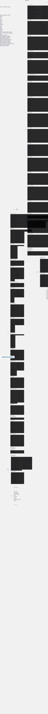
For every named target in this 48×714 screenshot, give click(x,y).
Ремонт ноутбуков (29, 35)
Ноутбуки (15, 495)
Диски (29, 99)
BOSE (28, 190)
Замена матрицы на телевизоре (19, 324)
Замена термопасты (17, 290)
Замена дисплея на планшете (19, 277)
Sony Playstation (30, 55)
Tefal (28, 238)
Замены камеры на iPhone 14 (15, 458)
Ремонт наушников (30, 202)
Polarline (29, 126)
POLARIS (29, 243)
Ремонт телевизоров (29, 112)
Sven (18, 392)
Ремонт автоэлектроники (30, 4)
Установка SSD (42, 283)
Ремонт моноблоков (29, 172)
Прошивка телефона (17, 234)
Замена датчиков (30, 12)
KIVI (28, 125)
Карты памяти (29, 102)
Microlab (19, 390)
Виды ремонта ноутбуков (42, 273)
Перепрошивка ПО (17, 276)
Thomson (17, 320)
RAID (28, 101)
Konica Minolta (19, 362)
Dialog (28, 193)
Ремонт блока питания (17, 291)
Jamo (28, 196)
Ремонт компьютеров (29, 81)
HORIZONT (29, 121)
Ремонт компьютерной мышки (14, 355)
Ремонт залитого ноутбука (14, 481)
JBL (28, 197)
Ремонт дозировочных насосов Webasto (32, 13)
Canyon (29, 191)
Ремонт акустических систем (30, 185)
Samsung (29, 48)
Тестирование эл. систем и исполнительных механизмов (34, 10)
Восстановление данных (16, 493)
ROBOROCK (29, 240)
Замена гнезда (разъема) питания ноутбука (16, 482)
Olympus (29, 162)
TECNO (40, 23)
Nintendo (29, 54)
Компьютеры (15, 498)
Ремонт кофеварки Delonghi (14, 432)
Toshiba (29, 122)
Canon (28, 159)
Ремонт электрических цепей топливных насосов (33, 14)
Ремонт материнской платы (18, 293)
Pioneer (19, 394)
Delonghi (29, 230)
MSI (28, 47)
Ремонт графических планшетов (14, 352)
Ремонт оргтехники (29, 250)
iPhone (29, 22)
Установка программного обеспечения (31, 74)
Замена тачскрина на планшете (19, 278)
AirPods (29, 203)
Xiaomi (19, 245)
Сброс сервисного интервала (14, 214)
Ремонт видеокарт (17, 292)
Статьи (44, 294)
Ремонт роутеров (30, 155)
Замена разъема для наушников (18, 238)
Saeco (28, 229)
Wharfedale (19, 396)
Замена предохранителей (44, 16)
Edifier (29, 195)
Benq (28, 131)
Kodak (28, 164)
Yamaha (19, 395)
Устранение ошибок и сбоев (14, 215)
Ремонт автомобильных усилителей (32, 16)
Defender (29, 192)
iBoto (28, 242)
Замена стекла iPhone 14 (14, 459)
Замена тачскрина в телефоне (18, 239)
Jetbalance (29, 198)
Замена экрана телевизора (18, 323)
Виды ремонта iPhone (43, 259)
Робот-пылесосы (15, 496)
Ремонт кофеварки (30, 231)
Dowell (29, 194)
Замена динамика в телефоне (18, 235)
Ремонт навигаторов (29, 213)
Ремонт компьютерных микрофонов (15, 357)
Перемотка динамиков (30, 17)
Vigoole (19, 393)
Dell (28, 43)
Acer (28, 61)
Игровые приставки (16, 492)
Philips (19, 391)
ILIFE (28, 241)
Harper (29, 123)
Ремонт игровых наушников (14, 353)
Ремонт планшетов (30, 60)
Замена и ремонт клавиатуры (14, 350)
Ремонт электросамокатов (30, 214)
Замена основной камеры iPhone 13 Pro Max (16, 460)
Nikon (28, 161)
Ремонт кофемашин (29, 219)
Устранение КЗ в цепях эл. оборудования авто (16, 216)
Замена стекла (17, 273)
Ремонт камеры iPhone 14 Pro (15, 457)
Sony (28, 94)
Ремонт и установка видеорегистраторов (32, 15)
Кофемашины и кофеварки (16, 494)
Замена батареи (17, 275)
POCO (40, 22)
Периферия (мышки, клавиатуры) (17, 499)
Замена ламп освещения (44, 12)
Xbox (28, 53)
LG (28, 46)
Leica (18, 363)
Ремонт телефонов (30, 21)
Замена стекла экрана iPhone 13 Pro (15, 462)
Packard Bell (29, 183)
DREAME (29, 237)
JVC (28, 124)
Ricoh (18, 364)
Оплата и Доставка (16, 487)
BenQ (28, 42)
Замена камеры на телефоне (18, 236)
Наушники (15, 497)
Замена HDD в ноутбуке (43, 282)
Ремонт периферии (29, 143)
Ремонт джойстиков (30, 56)
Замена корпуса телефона (17, 237)
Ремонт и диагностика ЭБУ (31, 11)
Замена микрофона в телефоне (18, 241)
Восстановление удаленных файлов (15, 311)
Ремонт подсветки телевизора (19, 322)
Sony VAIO (29, 49)
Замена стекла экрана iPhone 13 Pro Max (16, 461)
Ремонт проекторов (30, 154)
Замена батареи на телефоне (18, 240)
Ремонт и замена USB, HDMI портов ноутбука (16, 483)
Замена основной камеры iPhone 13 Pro (16, 463)
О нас (47, 2)
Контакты (16, 504)
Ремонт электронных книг (30, 249)
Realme (41, 21)
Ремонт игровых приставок (31, 52)
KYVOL (28, 239)
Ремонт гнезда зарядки (18, 274)
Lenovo (29, 23)
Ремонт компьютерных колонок (14, 356)
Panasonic (29, 120)
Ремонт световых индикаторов (14, 227)
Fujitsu (16, 289)
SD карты (29, 100)
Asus (28, 41)
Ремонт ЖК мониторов (30, 129)
